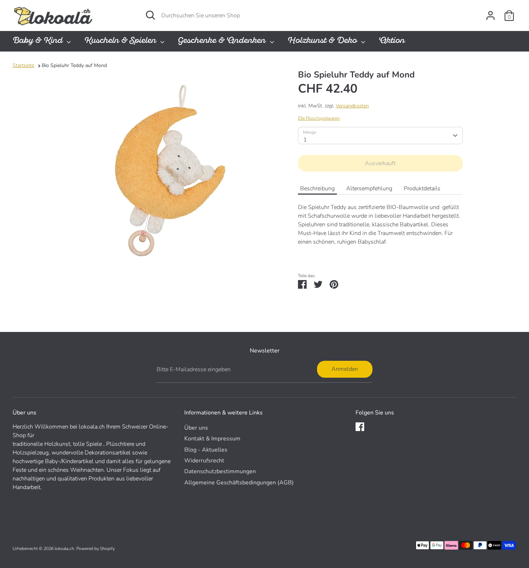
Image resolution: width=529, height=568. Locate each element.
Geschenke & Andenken (223, 41)
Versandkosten (352, 105)
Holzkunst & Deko (323, 41)
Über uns (196, 428)
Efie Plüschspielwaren (319, 118)
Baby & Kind (39, 41)
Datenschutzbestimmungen (220, 471)
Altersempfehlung (369, 188)
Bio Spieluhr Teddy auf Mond (74, 65)
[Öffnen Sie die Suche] (150, 15)
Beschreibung (317, 188)
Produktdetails (422, 188)
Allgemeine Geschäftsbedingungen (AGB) (239, 483)
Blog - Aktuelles (205, 450)
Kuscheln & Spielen (121, 41)
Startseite (23, 65)
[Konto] (490, 15)
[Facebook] (360, 426)
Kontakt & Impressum (212, 439)
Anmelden (344, 369)
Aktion (392, 41)
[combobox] (380, 135)
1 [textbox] (305, 140)
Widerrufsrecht (204, 461)
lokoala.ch (64, 548)
